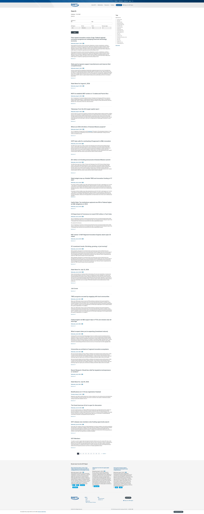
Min (71, 21)
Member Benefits (101, 498)
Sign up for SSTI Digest (128, 5)
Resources (106, 5)
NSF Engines (75, 487)
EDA (77, 485)
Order (93, 25)
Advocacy (120, 1)
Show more (118, 45)
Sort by (82, 25)
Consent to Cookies (178, 511)
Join (98, 497)
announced (90, 131)
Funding (112, 5)
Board (87, 498)
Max (92, 21)
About (86, 497)
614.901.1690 (130, 509)
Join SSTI (119, 5)
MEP (116, 487)
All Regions (73, 25)
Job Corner (126, 1)
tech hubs (82, 485)
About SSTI (93, 5)
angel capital (96, 486)
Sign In (130, 1)
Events (116, 1)
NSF (73, 485)
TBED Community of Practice (91, 502)
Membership (100, 5)
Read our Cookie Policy (42, 511)
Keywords (73, 16)
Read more (73, 58)
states (121, 487)
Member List (100, 499)
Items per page (105, 25)
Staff (86, 499)
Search (132, 1)
